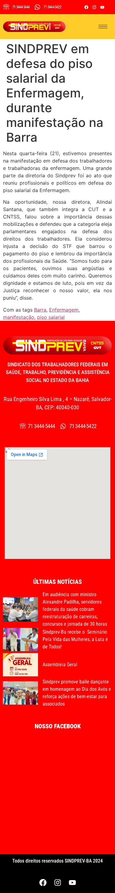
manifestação (18, 317)
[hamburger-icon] (103, 26)
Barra (40, 310)
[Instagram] (94, 7)
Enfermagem (64, 310)
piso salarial (51, 317)
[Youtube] (102, 7)
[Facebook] (86, 7)
